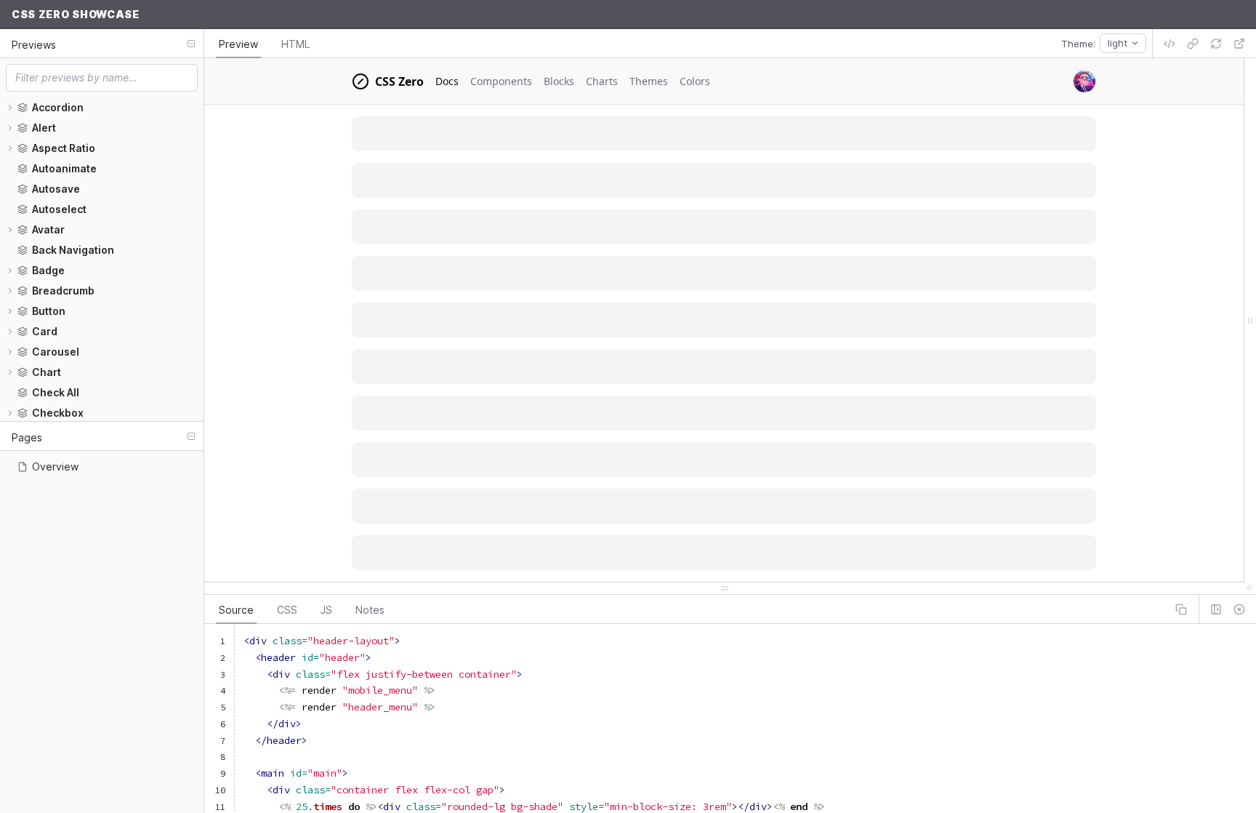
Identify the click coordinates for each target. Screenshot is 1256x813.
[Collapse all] (191, 43)
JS (326, 610)
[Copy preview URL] (1192, 43)
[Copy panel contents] (1181, 609)
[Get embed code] (1169, 43)
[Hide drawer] (1239, 609)
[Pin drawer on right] (1216, 609)
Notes (370, 610)
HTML (295, 44)
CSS (287, 610)
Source (236, 610)
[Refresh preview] (1216, 43)
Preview (238, 44)
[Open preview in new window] (1239, 43)
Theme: (1078, 43)
